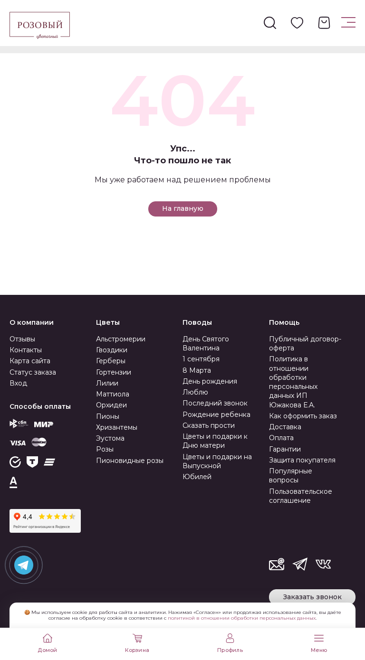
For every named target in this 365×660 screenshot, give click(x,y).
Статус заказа (33, 372)
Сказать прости (208, 425)
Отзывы (22, 339)
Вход (18, 383)
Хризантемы (116, 427)
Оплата (281, 438)
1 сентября (201, 359)
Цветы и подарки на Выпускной (217, 461)
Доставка (285, 427)
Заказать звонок (312, 597)
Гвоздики (111, 350)
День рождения (209, 381)
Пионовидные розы (129, 460)
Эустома (110, 438)
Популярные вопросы (290, 475)
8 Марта (196, 370)
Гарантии (285, 449)
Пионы (107, 416)
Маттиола (112, 394)
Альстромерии (120, 339)
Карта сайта (30, 361)
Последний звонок (215, 403)
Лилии (107, 383)
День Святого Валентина (205, 343)
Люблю (195, 392)
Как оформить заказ (303, 416)
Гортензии (113, 372)
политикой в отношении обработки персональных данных (242, 618)
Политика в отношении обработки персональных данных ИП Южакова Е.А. (293, 382)
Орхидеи (111, 405)
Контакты (26, 350)
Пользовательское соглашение (300, 496)
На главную (182, 208)
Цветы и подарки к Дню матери (215, 441)
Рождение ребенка (216, 414)
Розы (105, 449)
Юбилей (196, 476)
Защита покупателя (302, 460)
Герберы (110, 361)
